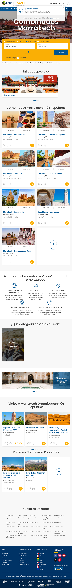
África (13, 63)
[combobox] (19, 46)
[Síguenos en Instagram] (60, 555)
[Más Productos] (70, 9)
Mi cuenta (62, 3)
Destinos (14, 8)
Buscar (61, 52)
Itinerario (26, 130)
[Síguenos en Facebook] (56, 555)
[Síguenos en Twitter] (56, 560)
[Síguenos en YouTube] (64, 555)
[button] (4, 145)
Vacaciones (4, 8)
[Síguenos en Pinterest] (60, 560)
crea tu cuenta (54, 18)
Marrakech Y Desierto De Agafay (53, 63)
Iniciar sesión (58, 10)
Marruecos (21, 63)
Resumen (11, 130)
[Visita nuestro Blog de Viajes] (62, 568)
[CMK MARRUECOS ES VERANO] (36, 380)
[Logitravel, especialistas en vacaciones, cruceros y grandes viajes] (14, 3)
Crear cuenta (53, 3)
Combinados (5, 63)
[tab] (34, 100)
